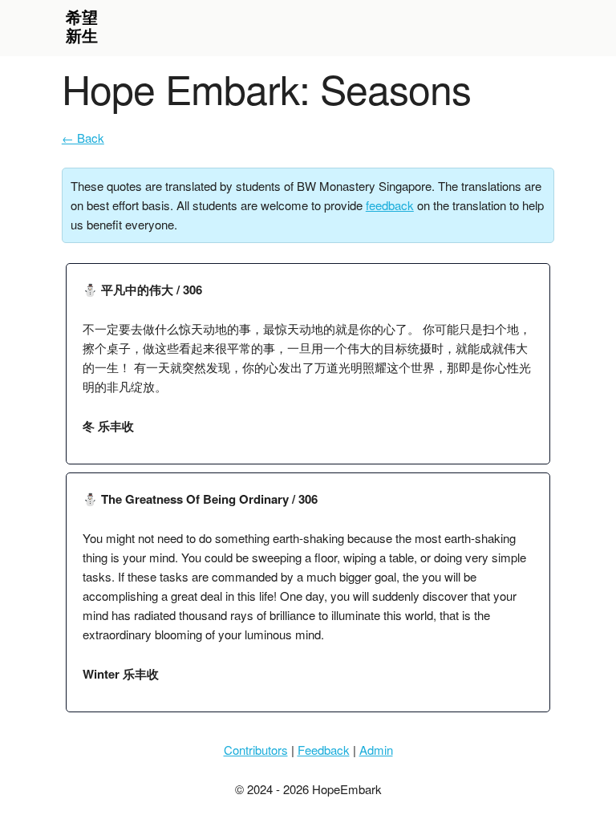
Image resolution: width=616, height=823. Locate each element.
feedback (390, 205)
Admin (376, 749)
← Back (83, 137)
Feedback (324, 749)
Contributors (256, 749)
